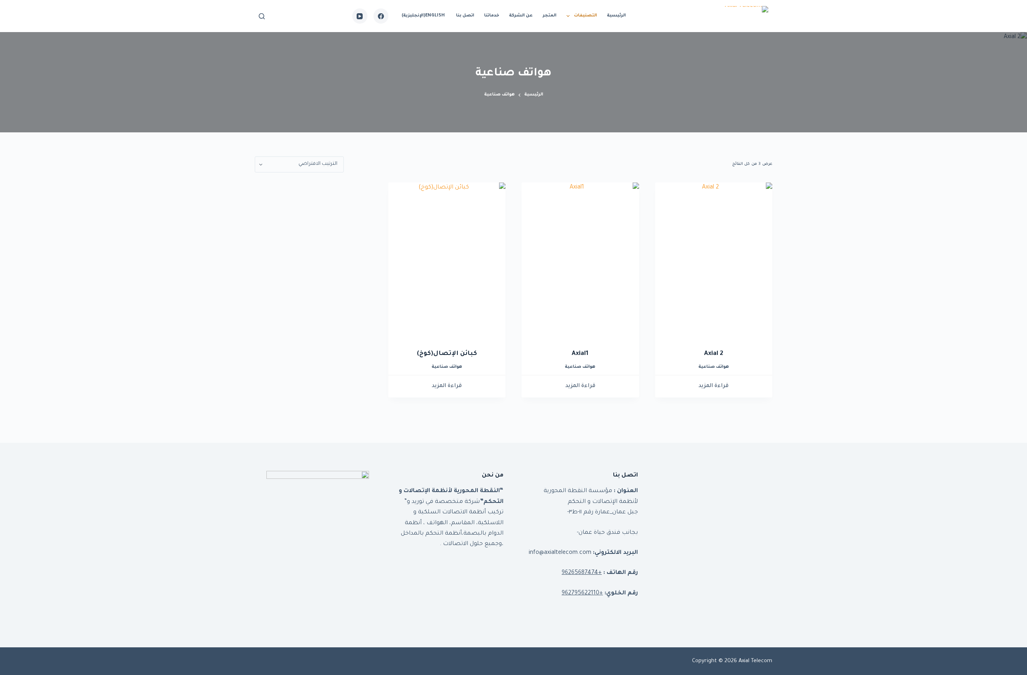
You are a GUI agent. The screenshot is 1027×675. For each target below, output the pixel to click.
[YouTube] (359, 16)
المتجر (549, 15)
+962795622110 (582, 593)
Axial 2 (713, 354)
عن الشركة (521, 15)
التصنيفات (585, 15)
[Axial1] (580, 260)
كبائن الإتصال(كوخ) (447, 354)
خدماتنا (491, 15)
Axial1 (580, 354)
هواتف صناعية (713, 367)
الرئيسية (616, 15)
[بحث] (262, 16)
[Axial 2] (714, 260)
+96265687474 (582, 573)
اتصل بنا (465, 15)
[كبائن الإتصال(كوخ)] (447, 260)
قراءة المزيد (713, 386)
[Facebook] (381, 16)
